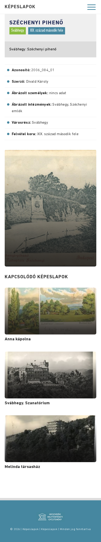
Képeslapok (20, 7)
